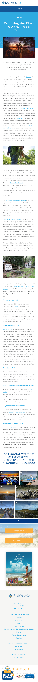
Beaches (28, 77)
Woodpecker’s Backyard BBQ (12, 219)
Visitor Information (19, 635)
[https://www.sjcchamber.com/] (22, 676)
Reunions (19, 646)
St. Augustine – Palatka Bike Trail (16, 200)
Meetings (19, 638)
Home (20, 9)
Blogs (19, 660)
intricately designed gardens (16, 412)
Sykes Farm (20, 118)
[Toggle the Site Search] (20, 3)
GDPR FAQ (32, 673)
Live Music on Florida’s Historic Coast (18, 629)
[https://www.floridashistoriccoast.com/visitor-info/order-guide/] (19, 569)
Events (19, 632)
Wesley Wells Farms (27, 108)
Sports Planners (19, 654)
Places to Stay (19, 620)
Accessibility (25, 673)
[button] (28, 676)
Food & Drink (19, 626)
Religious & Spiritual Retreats (19, 644)
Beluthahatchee (7, 329)
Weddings (19, 649)
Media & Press (19, 657)
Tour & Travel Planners (19, 652)
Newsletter (19, 540)
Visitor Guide (19, 531)
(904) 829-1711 (19, 608)
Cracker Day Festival (16, 183)
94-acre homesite (11, 427)
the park (16, 306)
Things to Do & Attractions (19, 614)
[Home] (9, 2)
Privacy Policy (18, 673)
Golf (19, 623)
